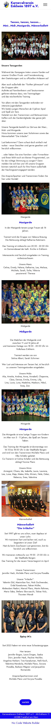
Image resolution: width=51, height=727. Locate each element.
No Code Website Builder (25, 723)
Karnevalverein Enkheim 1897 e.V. (25, 4)
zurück (25, 702)
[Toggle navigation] (45, 4)
